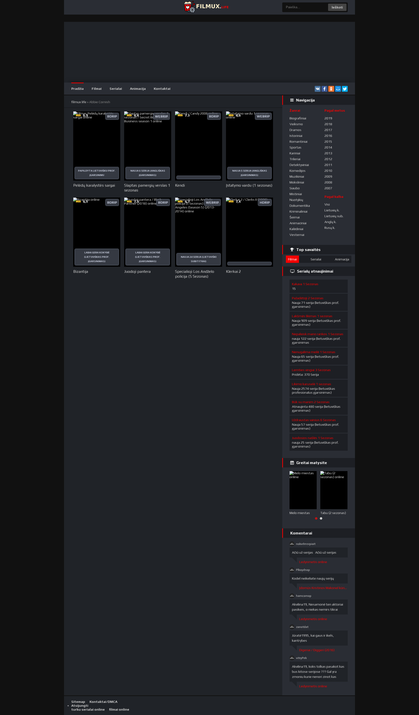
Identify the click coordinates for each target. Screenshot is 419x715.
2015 (328, 141)
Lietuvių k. (331, 210)
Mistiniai (296, 194)
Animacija (138, 89)
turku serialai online (88, 709)
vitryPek (301, 658)
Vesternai (297, 235)
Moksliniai (297, 182)
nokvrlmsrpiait (305, 544)
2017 (328, 130)
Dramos (295, 130)
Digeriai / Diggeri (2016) (317, 650)
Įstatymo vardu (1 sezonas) (249, 185)
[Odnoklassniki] (331, 89)
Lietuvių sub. (333, 216)
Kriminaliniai (298, 211)
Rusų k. (329, 228)
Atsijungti (79, 705)
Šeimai (295, 217)
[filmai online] (206, 7)
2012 (328, 159)
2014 (328, 147)
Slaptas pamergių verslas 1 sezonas (147, 187)
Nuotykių (296, 200)
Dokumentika (300, 206)
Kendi (180, 185)
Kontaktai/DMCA (103, 702)
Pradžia (77, 89)
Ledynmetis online (313, 562)
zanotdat (302, 627)
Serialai (116, 89)
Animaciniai (298, 223)
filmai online (119, 709)
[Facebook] (324, 89)
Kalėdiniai (296, 229)
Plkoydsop (303, 570)
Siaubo (295, 188)
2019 (328, 118)
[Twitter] (345, 89)
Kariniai (295, 153)
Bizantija (80, 271)
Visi (327, 204)
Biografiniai (298, 118)
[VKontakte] (318, 89)
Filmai (97, 89)
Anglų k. (330, 222)
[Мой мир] (338, 89)
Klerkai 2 (233, 271)
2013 (328, 153)
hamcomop (303, 596)
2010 (328, 171)
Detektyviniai (299, 165)
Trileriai (295, 159)
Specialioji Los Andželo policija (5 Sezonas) (194, 274)
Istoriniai (296, 136)
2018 (328, 124)
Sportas (295, 147)
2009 (328, 176)
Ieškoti (337, 7)
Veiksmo (296, 124)
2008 (328, 182)
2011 (328, 165)
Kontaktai (162, 89)
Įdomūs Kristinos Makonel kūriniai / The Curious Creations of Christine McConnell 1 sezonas (323, 588)
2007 (328, 188)
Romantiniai (298, 141)
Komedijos (298, 171)
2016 (328, 136)
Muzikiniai (297, 176)
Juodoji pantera (137, 271)
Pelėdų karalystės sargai (94, 185)
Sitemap (78, 702)
